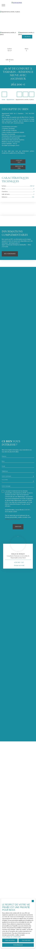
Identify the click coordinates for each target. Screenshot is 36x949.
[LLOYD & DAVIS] (23, 5)
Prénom (4, 456)
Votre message (6, 486)
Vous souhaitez (5, 479)
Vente (3, 99)
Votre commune (6, 476)
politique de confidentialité (12, 519)
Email (3, 466)
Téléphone (5, 471)
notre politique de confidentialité (11, 936)
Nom (3, 461)
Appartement (10, 99)
